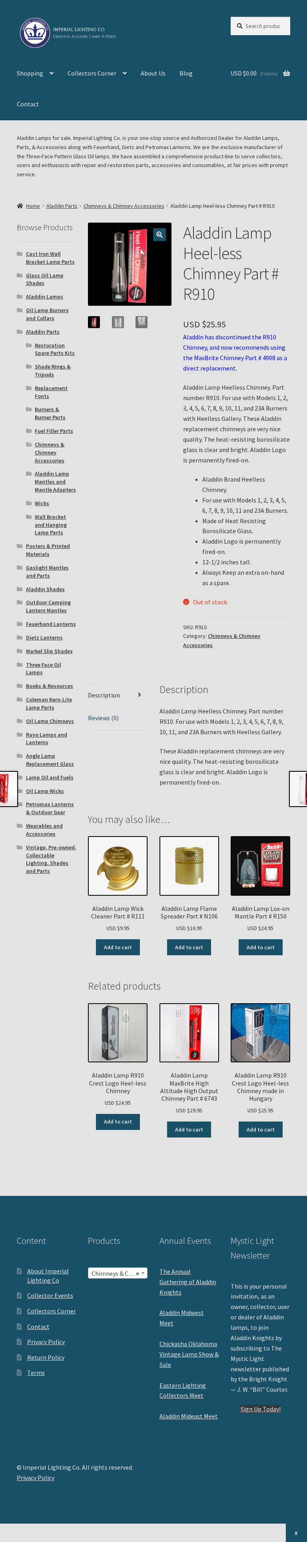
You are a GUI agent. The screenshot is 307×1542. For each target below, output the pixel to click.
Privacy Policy (46, 1342)
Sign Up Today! (261, 1409)
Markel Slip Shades (49, 651)
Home (33, 205)
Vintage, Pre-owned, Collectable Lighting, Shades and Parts (51, 859)
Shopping (30, 73)
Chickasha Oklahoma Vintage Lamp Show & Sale (189, 1354)
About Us (153, 73)
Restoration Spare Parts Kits (55, 349)
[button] (159, 234)
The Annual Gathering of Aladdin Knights (187, 1281)
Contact (28, 104)
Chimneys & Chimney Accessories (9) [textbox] (119, 1273)
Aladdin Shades (45, 589)
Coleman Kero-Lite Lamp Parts (49, 703)
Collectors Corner (92, 73)
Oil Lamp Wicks (45, 791)
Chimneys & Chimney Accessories (124, 205)
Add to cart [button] (118, 947)
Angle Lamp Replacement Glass (50, 759)
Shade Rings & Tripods (53, 370)
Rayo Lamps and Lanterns (46, 738)
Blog (186, 73)
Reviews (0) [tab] (103, 718)
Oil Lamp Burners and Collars (47, 314)
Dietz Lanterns (44, 637)
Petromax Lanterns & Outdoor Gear (50, 808)
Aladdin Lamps (44, 296)
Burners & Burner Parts (50, 413)
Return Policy (45, 1357)
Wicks (42, 503)
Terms (36, 1373)
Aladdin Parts (62, 205)
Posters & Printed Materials (48, 550)
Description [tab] (104, 695)
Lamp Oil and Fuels (50, 777)
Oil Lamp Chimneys (50, 721)
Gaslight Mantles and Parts (47, 571)
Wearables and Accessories (44, 829)
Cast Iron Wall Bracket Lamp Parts (50, 257)
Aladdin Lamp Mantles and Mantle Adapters (55, 481)
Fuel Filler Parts (54, 430)
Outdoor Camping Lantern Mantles (48, 606)
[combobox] (118, 1273)
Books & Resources (49, 685)
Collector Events (50, 1295)
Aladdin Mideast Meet (188, 1416)
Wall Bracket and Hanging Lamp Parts (51, 524)
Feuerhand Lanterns (51, 624)
